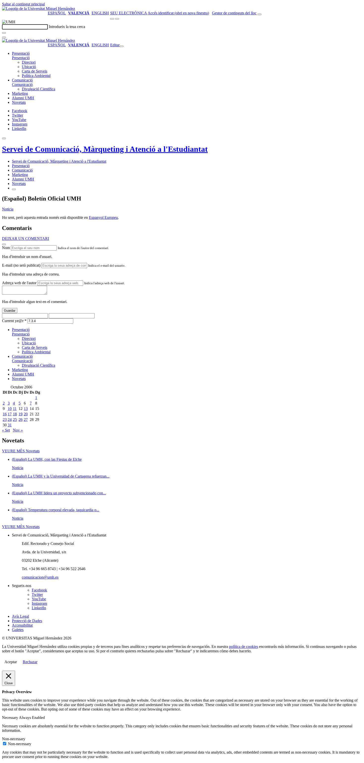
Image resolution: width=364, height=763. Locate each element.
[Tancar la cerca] (4, 37)
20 (26, 414)
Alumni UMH (23, 98)
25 (15, 419)
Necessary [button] (10, 717)
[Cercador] (259, 14)
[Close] (4, 244)
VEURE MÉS (21, 451)
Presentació (21, 53)
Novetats (19, 102)
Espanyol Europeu (103, 217)
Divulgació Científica (38, 89)
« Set (6, 430)
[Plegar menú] (122, 46)
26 (21, 419)
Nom (6, 248)
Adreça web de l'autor (19, 283)
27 (26, 419)
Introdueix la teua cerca (67, 27)
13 (26, 409)
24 (10, 419)
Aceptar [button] (10, 662)
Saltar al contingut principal (23, 4)
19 (21, 414)
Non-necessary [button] (13, 739)
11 (15, 409)
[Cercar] (4, 33)
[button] (21, 58)
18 (15, 414)
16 (5, 414)
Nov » (18, 430)
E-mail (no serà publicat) (21, 265)
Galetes (18, 630)
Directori (29, 62)
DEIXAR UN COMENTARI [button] (25, 238)
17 (10, 414)
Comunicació (22, 80)
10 (10, 409)
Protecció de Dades (27, 621)
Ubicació (29, 67)
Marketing (20, 93)
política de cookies (243, 646)
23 (5, 419)
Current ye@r (14, 321)
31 (10, 425)
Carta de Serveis (34, 71)
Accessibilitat (22, 625)
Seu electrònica (128, 13)
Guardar (9, 310)
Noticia (7, 209)
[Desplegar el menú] (117, 19)
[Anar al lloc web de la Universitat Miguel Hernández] (38, 8)
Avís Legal (20, 616)
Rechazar (30, 662)
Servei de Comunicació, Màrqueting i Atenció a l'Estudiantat (105, 149)
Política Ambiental (36, 76)
